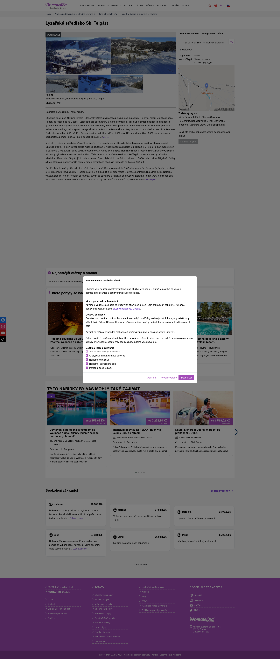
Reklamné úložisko (99, 359)
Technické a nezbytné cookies (104, 351)
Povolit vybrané (169, 377)
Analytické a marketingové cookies (107, 355)
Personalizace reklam (100, 367)
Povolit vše (186, 377)
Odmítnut (151, 377)
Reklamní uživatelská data (102, 363)
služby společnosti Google (126, 308)
